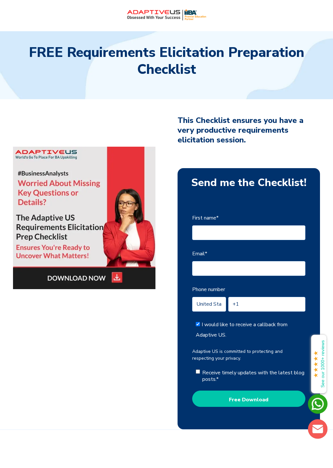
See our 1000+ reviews (319, 364)
